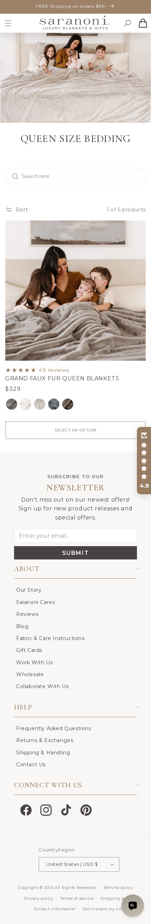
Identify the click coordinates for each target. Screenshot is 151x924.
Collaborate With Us (42, 686)
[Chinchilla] (53, 404)
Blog (22, 626)
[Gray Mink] (11, 404)
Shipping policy (117, 898)
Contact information (55, 908)
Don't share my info (103, 908)
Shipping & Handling (43, 752)
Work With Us (34, 662)
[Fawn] (39, 404)
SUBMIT (75, 553)
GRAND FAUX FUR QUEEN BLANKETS (62, 378)
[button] (8, 23)
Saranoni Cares (35, 602)
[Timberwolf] (67, 404)
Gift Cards (29, 650)
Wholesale (30, 674)
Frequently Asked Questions (53, 728)
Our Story (28, 590)
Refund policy (118, 887)
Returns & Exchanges (44, 740)
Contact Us (31, 764)
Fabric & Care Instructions (50, 638)
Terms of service (76, 898)
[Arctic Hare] (25, 404)
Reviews (27, 614)
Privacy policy (38, 898)
